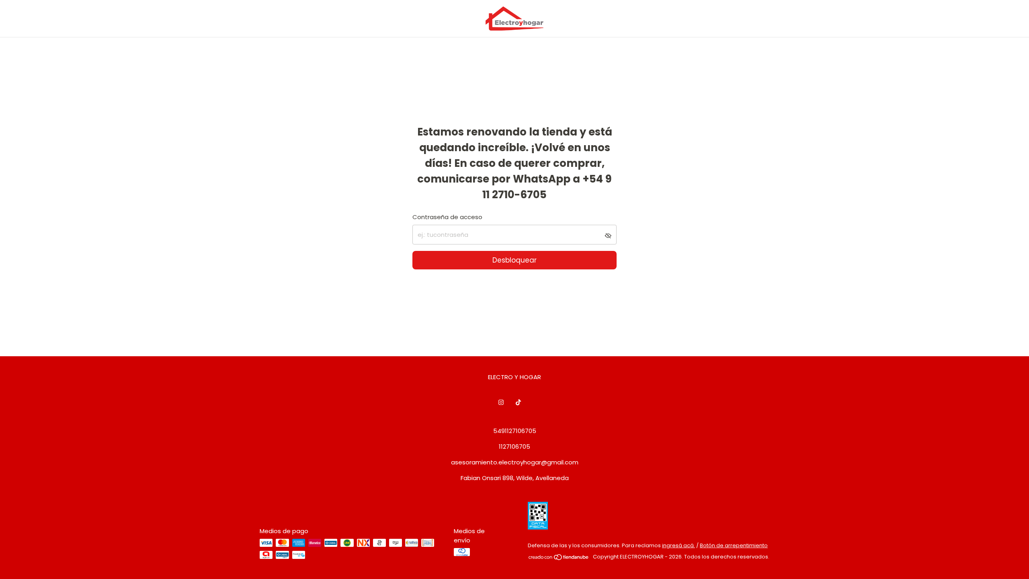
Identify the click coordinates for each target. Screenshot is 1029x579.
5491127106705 (514, 431)
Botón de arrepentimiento (734, 545)
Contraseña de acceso (447, 217)
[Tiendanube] (559, 559)
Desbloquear (514, 260)
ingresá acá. (678, 545)
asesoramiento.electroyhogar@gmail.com (514, 462)
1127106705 (514, 446)
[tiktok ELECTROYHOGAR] (518, 402)
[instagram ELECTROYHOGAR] (501, 402)
